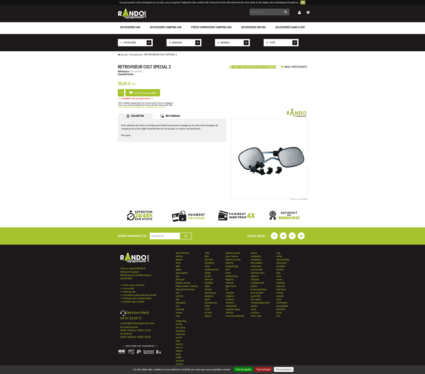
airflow (179, 256)
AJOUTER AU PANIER (145, 93)
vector (179, 337)
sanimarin (281, 263)
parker (254, 286)
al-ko (178, 263)
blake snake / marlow (187, 286)
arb (177, 276)
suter (279, 299)
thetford (280, 309)
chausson (181, 302)
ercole (208, 276)
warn (178, 354)
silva (278, 276)
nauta (254, 253)
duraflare (209, 263)
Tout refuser (263, 369)
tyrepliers (180, 331)
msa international (235, 316)
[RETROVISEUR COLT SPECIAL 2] (269, 158)
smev (279, 279)
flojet (207, 286)
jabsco (208, 316)
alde (178, 266)
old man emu (257, 273)
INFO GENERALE (172, 116)
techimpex (281, 302)
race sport (256, 299)
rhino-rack (256, 316)
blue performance (185, 289)
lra (227, 289)
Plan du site (130, 291)
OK (302, 2)
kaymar (230, 263)
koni (228, 269)
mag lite (230, 292)
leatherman (232, 276)
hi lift (207, 309)
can (177, 292)
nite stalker (256, 263)
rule (278, 253)
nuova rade (256, 269)
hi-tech (208, 312)
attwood (180, 279)
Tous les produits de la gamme (254, 66)
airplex (179, 259)
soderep (280, 282)
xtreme (179, 364)
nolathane (256, 266)
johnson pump (233, 259)
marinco (230, 302)
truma (179, 324)
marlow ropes (233, 309)
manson (230, 299)
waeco (179, 350)
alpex (178, 269)
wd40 (178, 357)
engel (208, 273)
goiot (207, 299)
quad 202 (255, 296)
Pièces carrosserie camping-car (211, 27)
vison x (179, 347)
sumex (279, 292)
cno (177, 306)
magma (230, 296)
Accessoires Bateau (253, 27)
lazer (228, 273)
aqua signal (182, 273)
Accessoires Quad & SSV (290, 27)
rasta (253, 309)
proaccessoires (259, 289)
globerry (209, 296)
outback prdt (257, 282)
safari (279, 256)
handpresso (211, 302)
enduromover (212, 269)
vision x (179, 344)
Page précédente (295, 66)
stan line (280, 286)
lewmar (230, 282)
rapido (254, 306)
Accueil (124, 54)
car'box (179, 296)
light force (231, 286)
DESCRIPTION (137, 116)
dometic (209, 259)
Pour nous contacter (134, 285)
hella (207, 306)
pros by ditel (257, 292)
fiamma (209, 279)
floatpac (209, 282)
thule (279, 312)
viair (178, 341)
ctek (178, 316)
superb (280, 296)
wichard (180, 360)
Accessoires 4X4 (130, 27)
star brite (281, 289)
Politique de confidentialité (137, 298)
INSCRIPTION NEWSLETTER (132, 236)
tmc (278, 316)
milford (229, 312)
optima (254, 276)
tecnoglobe (282, 306)
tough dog (181, 321)
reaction (255, 312)
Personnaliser (284, 369)
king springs (232, 266)
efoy (207, 266)
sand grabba (282, 259)
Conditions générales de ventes (140, 295)
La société (129, 288)
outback (255, 279)
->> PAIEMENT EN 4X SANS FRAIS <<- (135, 98)
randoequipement (260, 302)
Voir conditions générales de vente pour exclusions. (142, 107)
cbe (177, 299)
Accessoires (136, 54)
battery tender (183, 282)
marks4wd (231, 306)
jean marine (232, 256)
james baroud (233, 253)
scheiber (280, 266)
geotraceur (210, 292)
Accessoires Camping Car (165, 27)
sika (278, 273)
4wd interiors (182, 253)
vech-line (180, 334)
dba (207, 256)
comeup (180, 309)
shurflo (280, 269)
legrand (230, 279)
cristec (179, 312)
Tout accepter (243, 369)
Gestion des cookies (134, 301)
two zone (180, 327)
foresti (208, 289)
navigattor (256, 256)
